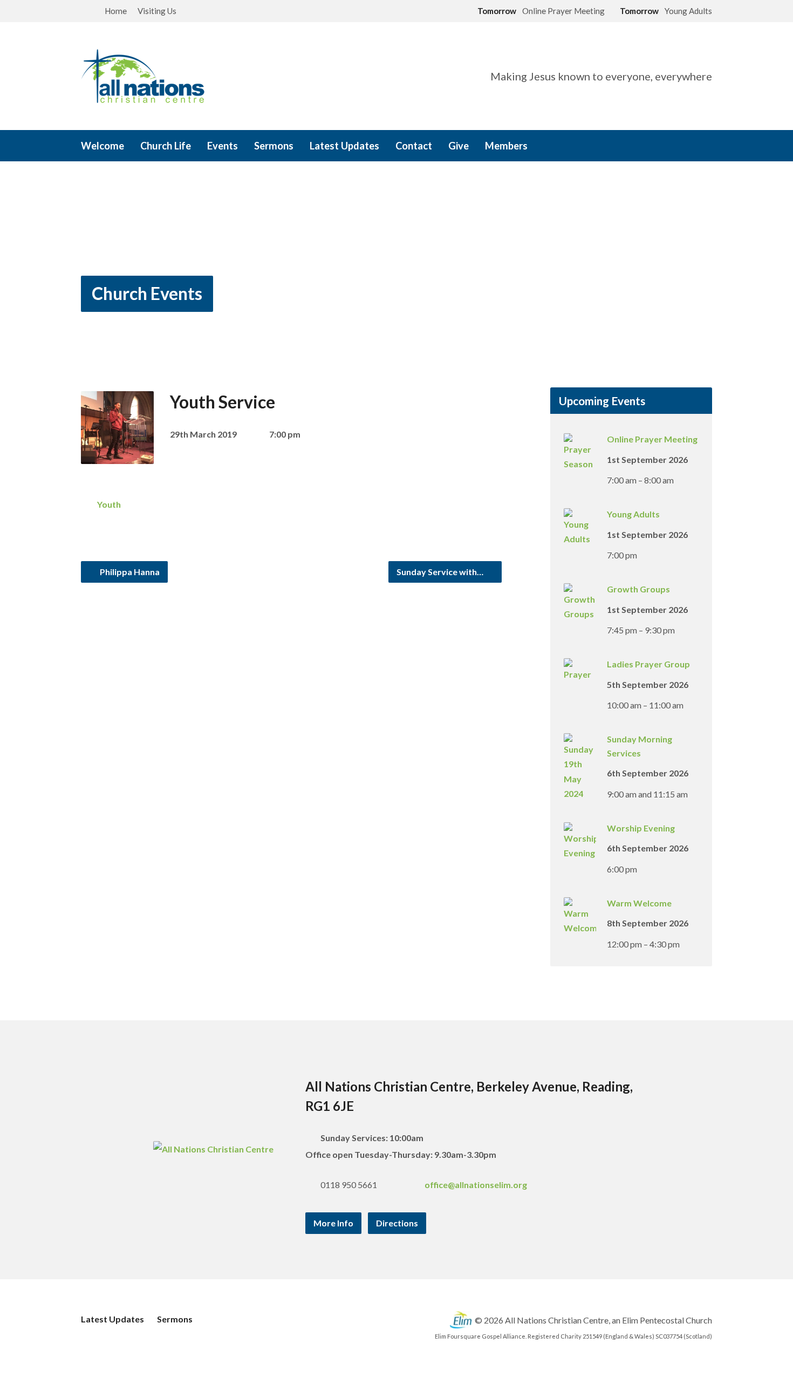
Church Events (147, 293)
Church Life (165, 146)
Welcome (102, 146)
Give (458, 146)
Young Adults (633, 514)
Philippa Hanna (129, 572)
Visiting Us (157, 11)
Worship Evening (641, 828)
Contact (413, 146)
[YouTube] (692, 146)
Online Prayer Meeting (652, 439)
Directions (397, 1223)
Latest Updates (344, 146)
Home (116, 11)
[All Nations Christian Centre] (213, 1149)
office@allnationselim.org (476, 1184)
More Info (333, 1223)
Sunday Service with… (440, 572)
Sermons (273, 146)
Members (506, 146)
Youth (109, 504)
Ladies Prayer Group (648, 664)
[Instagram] (677, 146)
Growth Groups (638, 589)
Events (222, 146)
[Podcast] (707, 146)
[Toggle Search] (84, 12)
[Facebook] (662, 146)
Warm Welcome (639, 903)
